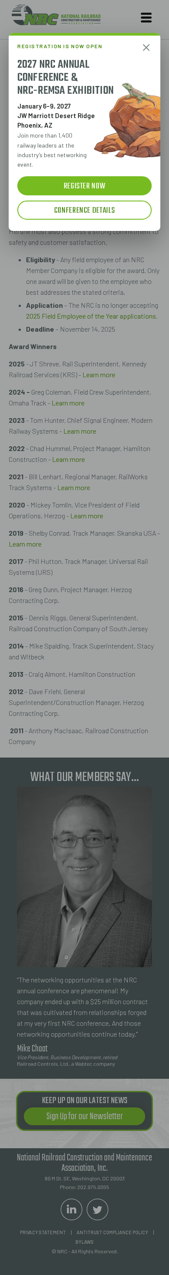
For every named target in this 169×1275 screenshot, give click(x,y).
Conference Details (84, 210)
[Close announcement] (146, 47)
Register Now (85, 186)
